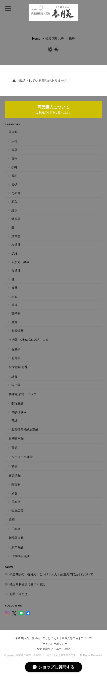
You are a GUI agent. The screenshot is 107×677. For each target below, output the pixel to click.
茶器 (14, 149)
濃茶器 (15, 219)
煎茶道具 (17, 330)
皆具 (14, 287)
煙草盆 (15, 236)
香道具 (15, 270)
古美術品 (15, 475)
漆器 (14, 493)
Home (36, 38)
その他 (15, 193)
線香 (14, 376)
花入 (14, 201)
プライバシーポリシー (53, 643)
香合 (14, 158)
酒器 (14, 466)
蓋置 (14, 322)
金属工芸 (17, 510)
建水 (14, 210)
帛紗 (14, 420)
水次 (14, 296)
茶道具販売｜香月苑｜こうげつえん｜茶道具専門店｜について (51, 574)
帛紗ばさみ (18, 412)
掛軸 (14, 167)
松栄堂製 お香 (54, 38)
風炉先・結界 (20, 262)
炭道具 (15, 244)
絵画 (12, 519)
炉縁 (14, 253)
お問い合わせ (18, 594)
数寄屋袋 (17, 403)
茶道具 (13, 132)
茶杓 (14, 175)
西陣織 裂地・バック (22, 394)
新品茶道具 (16, 537)
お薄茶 (15, 358)
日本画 (15, 501)
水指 (14, 141)
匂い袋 (15, 384)
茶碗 (14, 304)
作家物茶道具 (20, 556)
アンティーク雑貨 (21, 456)
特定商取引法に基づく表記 (27, 584)
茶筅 (14, 447)
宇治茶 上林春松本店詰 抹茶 (28, 339)
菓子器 (15, 313)
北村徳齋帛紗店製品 (24, 429)
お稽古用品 (16, 438)
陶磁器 (15, 484)
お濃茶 (15, 349)
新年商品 (17, 547)
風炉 (14, 184)
